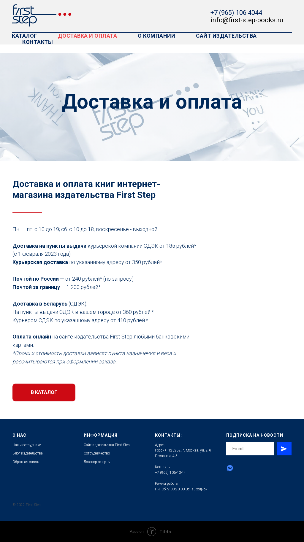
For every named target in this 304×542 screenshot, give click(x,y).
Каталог (24, 36)
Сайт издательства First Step (107, 445)
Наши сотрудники (26, 445)
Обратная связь (25, 462)
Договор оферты (97, 462)
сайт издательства (226, 36)
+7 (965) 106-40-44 (170, 473)
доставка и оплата (87, 36)
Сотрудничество (97, 453)
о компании (156, 36)
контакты (37, 42)
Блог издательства (27, 453)
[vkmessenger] (230, 468)
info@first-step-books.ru (246, 20)
